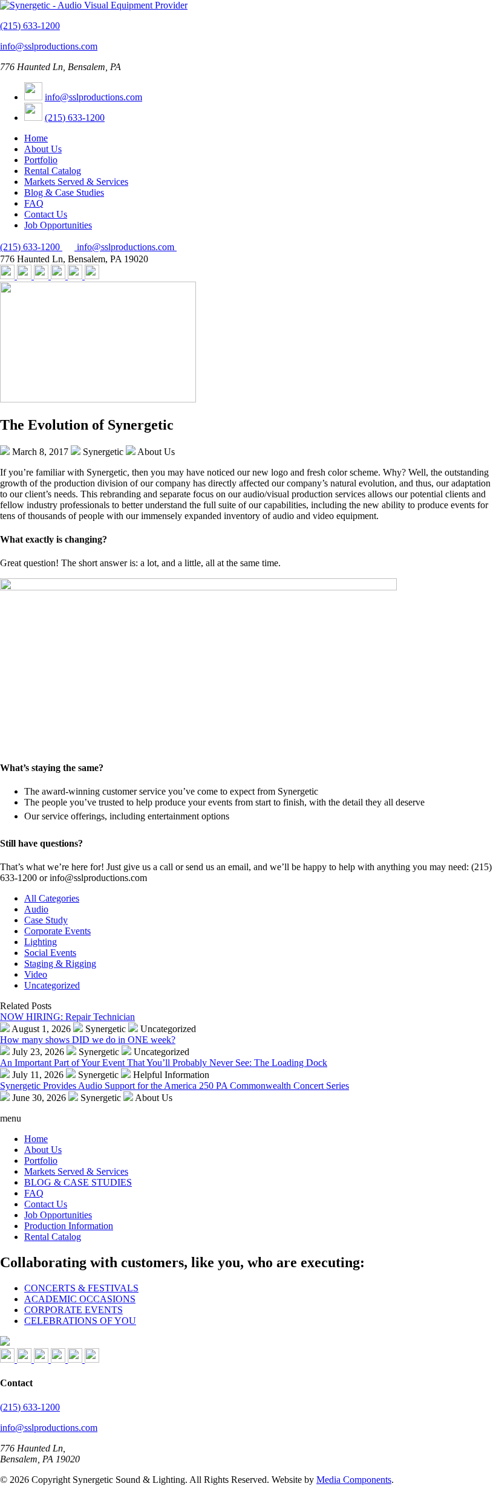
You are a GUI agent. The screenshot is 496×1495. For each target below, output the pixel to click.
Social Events (50, 953)
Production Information (68, 1226)
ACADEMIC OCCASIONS (79, 1299)
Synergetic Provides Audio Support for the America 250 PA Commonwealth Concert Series (174, 1085)
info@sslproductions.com (48, 46)
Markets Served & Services (76, 181)
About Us (43, 149)
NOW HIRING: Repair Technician (67, 1017)
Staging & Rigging (60, 963)
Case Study (46, 920)
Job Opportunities (58, 225)
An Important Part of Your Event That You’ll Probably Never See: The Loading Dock (163, 1062)
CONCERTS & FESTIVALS (81, 1288)
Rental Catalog (52, 171)
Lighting (40, 942)
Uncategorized (52, 985)
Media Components (353, 1479)
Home (36, 138)
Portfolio (40, 160)
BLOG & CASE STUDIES (78, 1182)
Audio (36, 909)
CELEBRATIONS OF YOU (80, 1321)
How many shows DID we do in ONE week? (87, 1040)
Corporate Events (57, 931)
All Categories (51, 898)
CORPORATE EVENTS (73, 1310)
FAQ (34, 203)
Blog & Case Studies (64, 192)
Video (35, 974)
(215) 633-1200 (30, 26)
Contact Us (45, 214)
